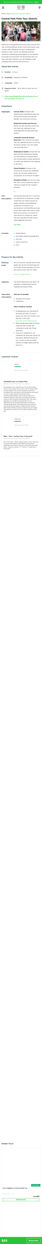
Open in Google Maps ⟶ (22, 274)
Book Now (33, 1240)
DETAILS (36, 2)
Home (3, 13)
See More (17, 224)
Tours (8, 13)
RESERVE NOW (21, 1199)
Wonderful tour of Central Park (16, 382)
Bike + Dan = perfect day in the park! (18, 436)
